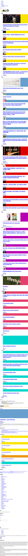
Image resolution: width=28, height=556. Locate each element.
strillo (23, 472)
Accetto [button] (1, 536)
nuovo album (5, 472)
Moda (2, 496)
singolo (21, 472)
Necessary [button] (1, 546)
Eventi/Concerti (3, 483)
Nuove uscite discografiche (5, 500)
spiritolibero (4, 318)
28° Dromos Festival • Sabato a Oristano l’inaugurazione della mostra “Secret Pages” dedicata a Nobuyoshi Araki (14, 104)
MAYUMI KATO (3, 495)
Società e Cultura (10, 226)
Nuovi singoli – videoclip (4, 501)
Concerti (6, 471)
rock (20, 472)
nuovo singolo (10, 472)
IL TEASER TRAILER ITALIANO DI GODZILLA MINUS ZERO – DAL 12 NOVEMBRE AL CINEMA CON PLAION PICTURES (14, 177)
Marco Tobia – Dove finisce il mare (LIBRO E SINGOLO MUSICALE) (14, 248)
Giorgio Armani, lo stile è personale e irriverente (11, 324)
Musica (3, 29)
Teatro (2, 507)
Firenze (18, 471)
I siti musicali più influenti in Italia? (9, 372)
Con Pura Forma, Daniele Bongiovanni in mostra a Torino (13, 88)
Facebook (2, 484)
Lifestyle (2, 4)
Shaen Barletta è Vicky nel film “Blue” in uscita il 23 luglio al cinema (15, 207)
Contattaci (2, 6)
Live (20, 471)
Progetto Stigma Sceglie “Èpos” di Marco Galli (11, 223)
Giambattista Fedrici (4, 487)
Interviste (2, 489)
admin (3, 288)
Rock (2, 504)
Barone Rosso (3, 479)
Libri (2, 3)
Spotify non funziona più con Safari (9, 346)
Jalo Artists (2, 491)
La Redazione (4, 27)
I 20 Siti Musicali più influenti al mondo (10, 379)
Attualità (4, 226)
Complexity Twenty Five (7, 96)
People (14, 472)
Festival (2, 485)
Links (2, 533)
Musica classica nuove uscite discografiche (7, 499)
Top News (2, 508)
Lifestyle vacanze (6, 330)
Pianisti (2, 502)
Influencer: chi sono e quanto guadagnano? (11, 310)
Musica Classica (6, 29)
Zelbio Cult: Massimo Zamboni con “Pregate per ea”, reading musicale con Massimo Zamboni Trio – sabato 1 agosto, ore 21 (14, 232)
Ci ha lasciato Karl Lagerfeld (8, 303)
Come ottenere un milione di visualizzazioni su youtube (13, 386)
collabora (2, 531)
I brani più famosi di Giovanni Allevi (5, 445)
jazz (19, 471)
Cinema (2, 2)
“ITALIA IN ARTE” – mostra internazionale (7, 419)
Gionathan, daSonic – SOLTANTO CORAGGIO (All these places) (14, 34)
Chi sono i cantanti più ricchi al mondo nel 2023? (7, 458)
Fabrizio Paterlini (15, 471)
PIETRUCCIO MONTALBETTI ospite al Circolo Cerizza (12, 271)
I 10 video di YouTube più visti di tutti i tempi (11, 393)
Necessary (2, 547)
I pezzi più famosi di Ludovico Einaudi (6, 452)
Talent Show (3, 506)
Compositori (3, 481)
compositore (3, 471)
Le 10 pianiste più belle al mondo (5, 439)
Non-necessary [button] (2, 551)
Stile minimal (5, 286)
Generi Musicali (3, 486)
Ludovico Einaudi (23, 471)
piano (18, 472)
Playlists (2, 503)
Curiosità (11, 471)
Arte (2, 1)
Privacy (2, 532)
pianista (16, 472)
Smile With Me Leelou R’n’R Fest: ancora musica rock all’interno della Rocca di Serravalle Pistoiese (14, 431)
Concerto (8, 471)
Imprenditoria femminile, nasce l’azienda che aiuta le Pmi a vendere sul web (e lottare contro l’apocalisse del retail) (15, 364)
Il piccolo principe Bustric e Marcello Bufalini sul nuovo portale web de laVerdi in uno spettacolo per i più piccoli (15, 25)
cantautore (1, 471)
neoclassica (26, 471)
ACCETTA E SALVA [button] (2, 555)
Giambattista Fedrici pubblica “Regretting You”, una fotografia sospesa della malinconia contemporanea (14, 64)
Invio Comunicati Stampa (4, 5)
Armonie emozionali (4, 476)
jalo (3, 224)
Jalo (1, 490)
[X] (1, 515)
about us (2, 530)
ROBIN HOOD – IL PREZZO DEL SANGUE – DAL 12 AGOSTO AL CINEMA (15, 184)
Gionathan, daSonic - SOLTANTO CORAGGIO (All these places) (8, 401)
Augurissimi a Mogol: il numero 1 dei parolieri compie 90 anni (14, 56)
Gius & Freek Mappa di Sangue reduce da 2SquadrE (12, 49)
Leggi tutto (3, 536)
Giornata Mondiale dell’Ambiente (9, 317)
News (9, 29)
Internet (2, 334)
